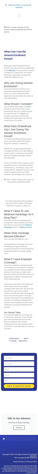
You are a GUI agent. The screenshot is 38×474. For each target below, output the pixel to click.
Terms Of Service (19, 462)
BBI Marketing (32, 458)
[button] (19, 15)
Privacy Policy (32, 462)
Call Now (19, 428)
